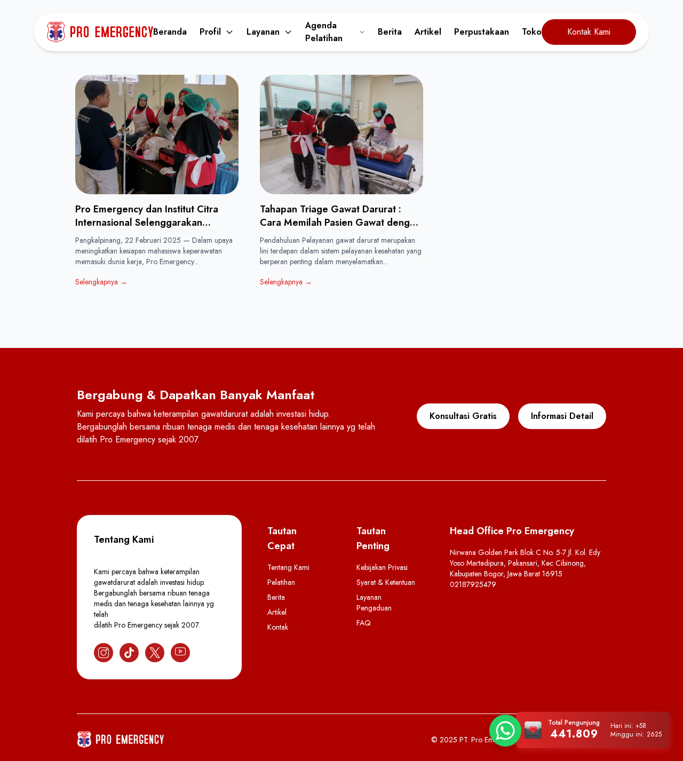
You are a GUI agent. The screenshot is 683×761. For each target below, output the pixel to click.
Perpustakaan (481, 32)
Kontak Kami (588, 32)
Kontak (277, 627)
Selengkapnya (101, 281)
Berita (390, 32)
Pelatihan (281, 582)
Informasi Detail (562, 416)
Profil (210, 32)
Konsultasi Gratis (463, 416)
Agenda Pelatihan (324, 31)
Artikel (428, 32)
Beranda (170, 32)
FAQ (363, 622)
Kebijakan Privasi (382, 567)
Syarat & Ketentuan (385, 582)
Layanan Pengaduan (374, 602)
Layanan (263, 32)
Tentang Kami (288, 567)
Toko (532, 32)
